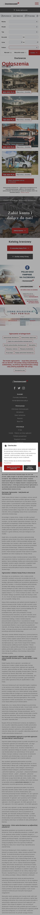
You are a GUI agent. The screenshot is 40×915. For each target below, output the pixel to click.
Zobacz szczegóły (30, 467)
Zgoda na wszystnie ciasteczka (13, 467)
